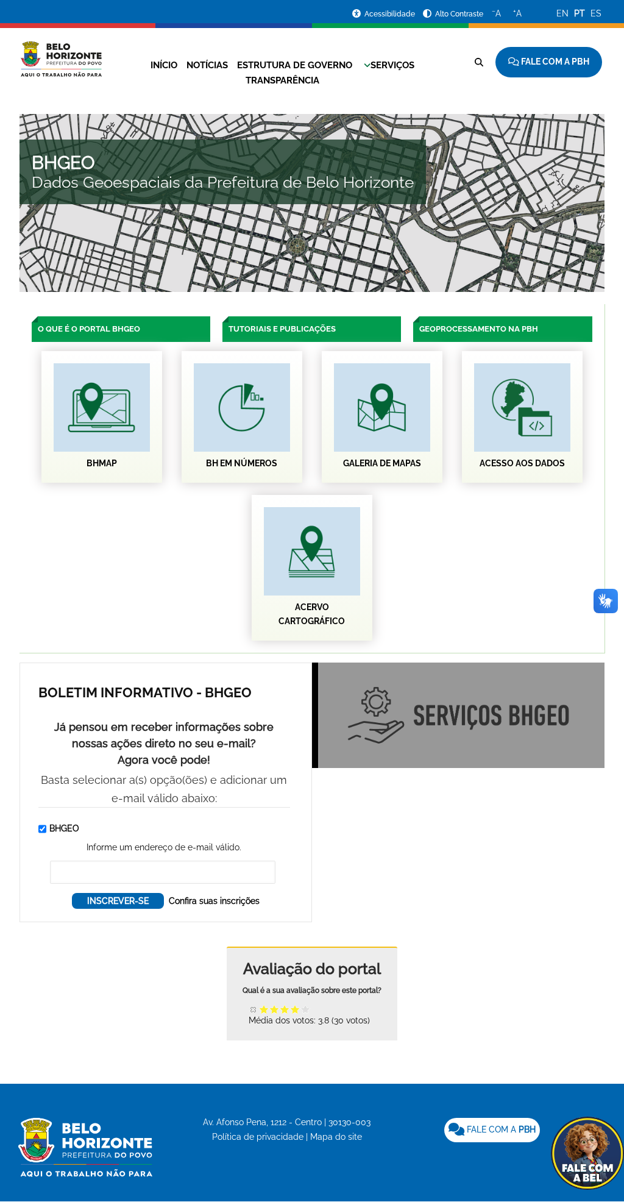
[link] (492, 1130)
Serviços (392, 65)
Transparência (282, 80)
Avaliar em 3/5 (285, 1009)
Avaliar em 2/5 (274, 1009)
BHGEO (64, 828)
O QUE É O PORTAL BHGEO (89, 328)
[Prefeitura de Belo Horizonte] (61, 52)
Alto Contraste (459, 14)
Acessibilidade (390, 14)
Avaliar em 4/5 (295, 1009)
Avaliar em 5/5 (305, 1009)
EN (562, 13)
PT (579, 13)
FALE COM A (500, 1129)
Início (164, 65)
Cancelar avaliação (254, 1009)
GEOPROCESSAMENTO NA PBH (478, 328)
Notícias (207, 65)
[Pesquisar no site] (479, 62)
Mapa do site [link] (336, 1137)
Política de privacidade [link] (257, 1137)
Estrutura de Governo (294, 65)
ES (595, 13)
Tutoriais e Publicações (282, 328)
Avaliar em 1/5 (264, 1009)
